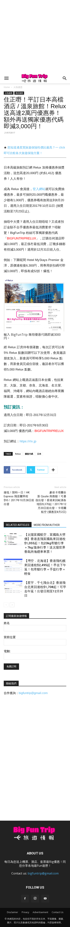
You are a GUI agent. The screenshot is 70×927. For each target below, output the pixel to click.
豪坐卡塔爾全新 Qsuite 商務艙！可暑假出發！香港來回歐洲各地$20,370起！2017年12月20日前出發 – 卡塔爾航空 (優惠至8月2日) (50, 502)
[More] (53, 470)
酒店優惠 (19, 93)
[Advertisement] (35, 36)
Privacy (25, 912)
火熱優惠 (17, 87)
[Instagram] (35, 898)
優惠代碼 (29, 453)
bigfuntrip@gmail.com (33, 693)
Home (7, 87)
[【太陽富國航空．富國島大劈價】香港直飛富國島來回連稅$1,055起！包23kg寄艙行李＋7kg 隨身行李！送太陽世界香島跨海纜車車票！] (13, 539)
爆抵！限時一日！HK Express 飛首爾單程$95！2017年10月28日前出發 (19, 498)
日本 (39, 453)
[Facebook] (25, 898)
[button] (6, 78)
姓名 (7, 623)
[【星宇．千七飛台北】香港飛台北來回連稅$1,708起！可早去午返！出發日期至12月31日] (13, 587)
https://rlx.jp (28, 441)
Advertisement (40, 912)
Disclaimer (12, 912)
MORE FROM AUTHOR (47, 524)
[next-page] (12, 605)
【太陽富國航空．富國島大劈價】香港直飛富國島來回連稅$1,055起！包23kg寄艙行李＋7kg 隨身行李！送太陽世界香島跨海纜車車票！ (45, 543)
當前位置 (10, 637)
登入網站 (39, 189)
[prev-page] (6, 605)
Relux (18, 453)
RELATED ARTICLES (17, 524)
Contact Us (57, 912)
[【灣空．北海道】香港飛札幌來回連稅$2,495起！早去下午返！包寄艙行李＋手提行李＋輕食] (13, 565)
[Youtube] (45, 898)
